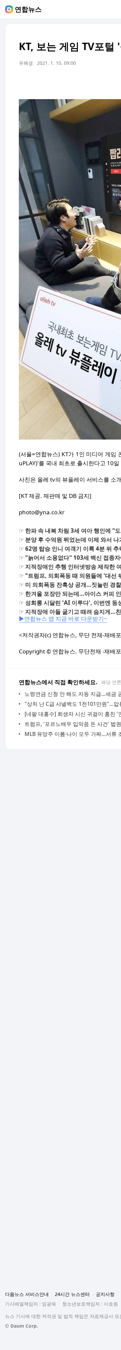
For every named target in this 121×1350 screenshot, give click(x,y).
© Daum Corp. (21, 1326)
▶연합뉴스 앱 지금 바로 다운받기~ (63, 618)
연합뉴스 (28, 9)
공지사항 (105, 1294)
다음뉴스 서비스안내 (27, 1294)
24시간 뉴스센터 (72, 1294)
